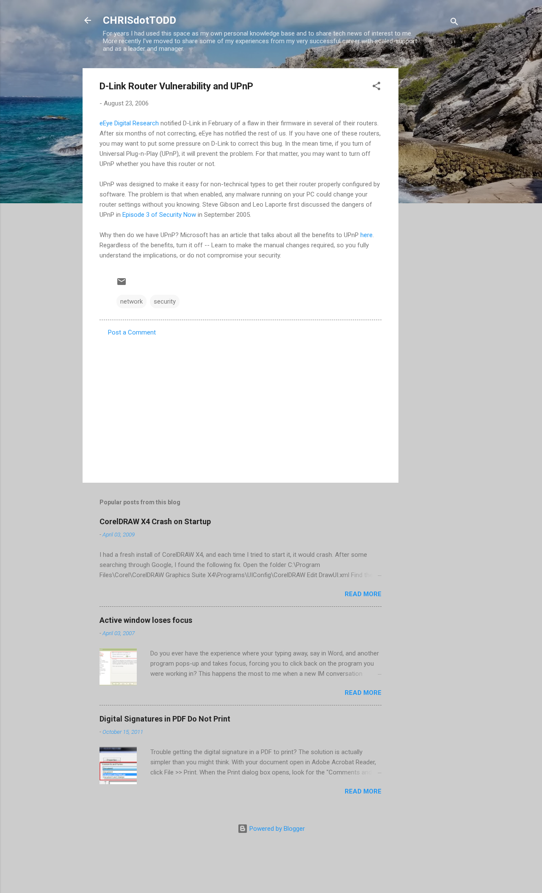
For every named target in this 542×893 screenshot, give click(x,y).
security (165, 301)
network (131, 301)
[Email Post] (121, 284)
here (366, 235)
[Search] (454, 23)
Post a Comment (132, 332)
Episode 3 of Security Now (159, 214)
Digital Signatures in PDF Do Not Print (165, 718)
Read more (363, 594)
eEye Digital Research (129, 123)
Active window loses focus (146, 620)
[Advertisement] (432, 195)
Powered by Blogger (276, 828)
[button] (376, 87)
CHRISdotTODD (139, 20)
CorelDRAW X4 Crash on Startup (155, 521)
